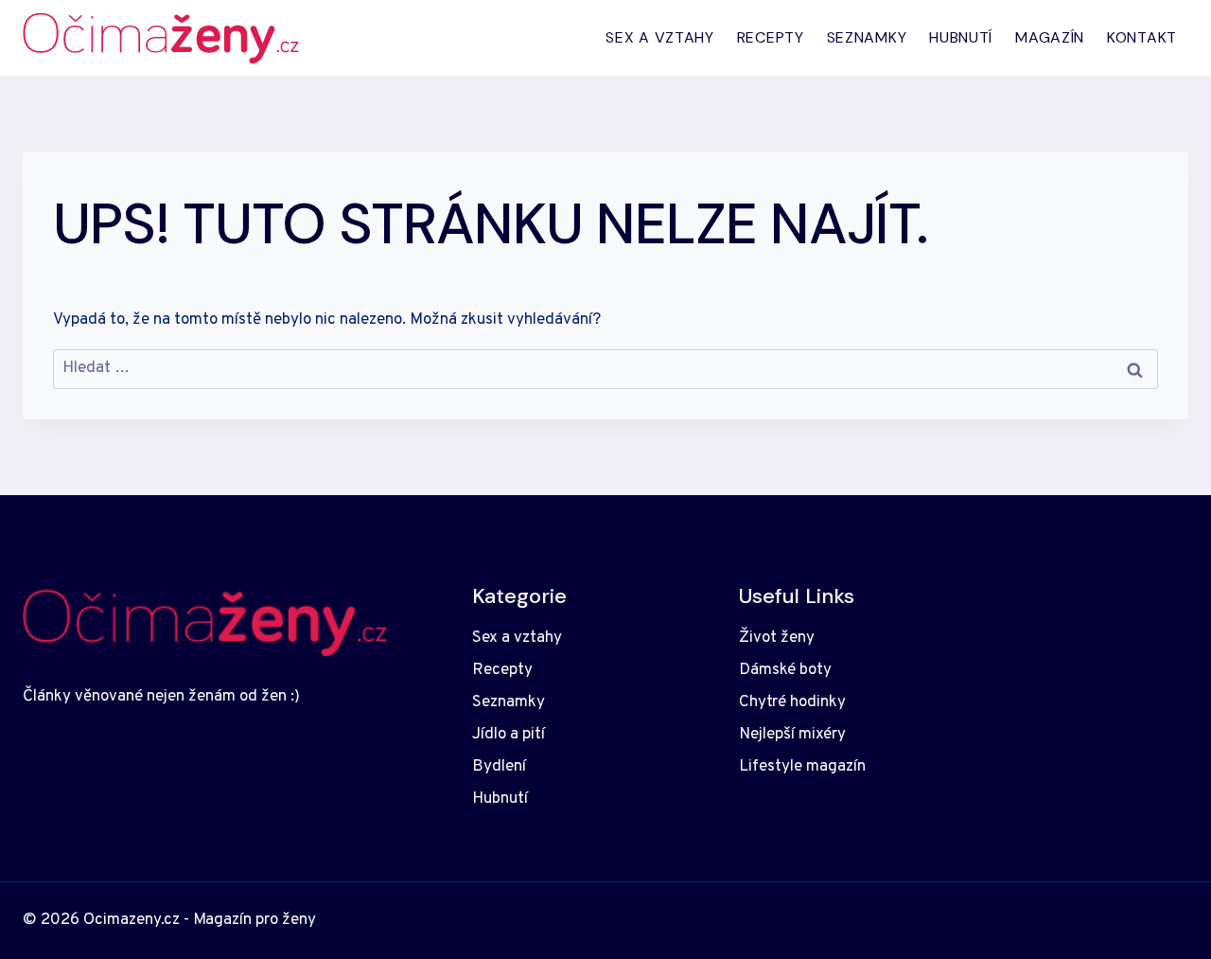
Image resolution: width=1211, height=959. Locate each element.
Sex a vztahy (659, 37)
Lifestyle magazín (802, 766)
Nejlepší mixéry (792, 734)
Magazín (1049, 37)
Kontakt (1142, 37)
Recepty (770, 37)
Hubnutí (960, 37)
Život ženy (777, 638)
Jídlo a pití (508, 734)
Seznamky (867, 37)
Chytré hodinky (792, 702)
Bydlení (499, 766)
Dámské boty (785, 670)
